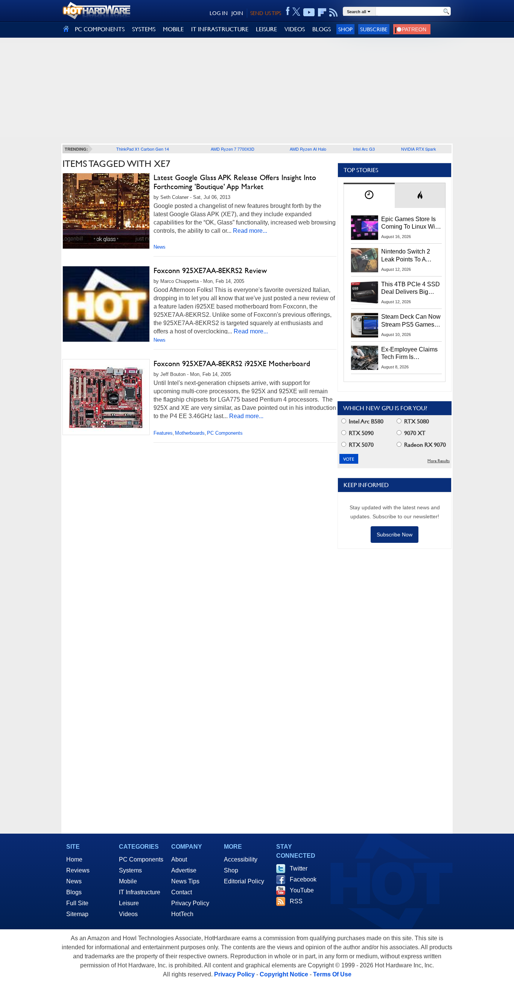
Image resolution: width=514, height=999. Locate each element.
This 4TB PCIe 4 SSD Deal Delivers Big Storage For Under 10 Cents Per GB (410, 288)
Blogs (74, 892)
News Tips (185, 881)
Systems (130, 870)
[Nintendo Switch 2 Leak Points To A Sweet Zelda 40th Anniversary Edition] (364, 260)
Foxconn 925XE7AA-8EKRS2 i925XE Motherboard (232, 363)
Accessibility (240, 859)
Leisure (129, 903)
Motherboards (190, 433)
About (179, 859)
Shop (345, 29)
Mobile (128, 881)
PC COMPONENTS (100, 29)
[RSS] (333, 12)
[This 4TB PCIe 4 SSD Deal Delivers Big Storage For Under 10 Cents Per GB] (364, 293)
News (160, 247)
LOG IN (219, 13)
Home (74, 859)
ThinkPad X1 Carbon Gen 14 (142, 149)
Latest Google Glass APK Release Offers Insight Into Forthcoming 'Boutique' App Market (235, 182)
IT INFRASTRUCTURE (219, 29)
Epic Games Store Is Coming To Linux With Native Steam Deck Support (410, 223)
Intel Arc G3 (364, 149)
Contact (181, 892)
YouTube (302, 890)
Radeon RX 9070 (424, 444)
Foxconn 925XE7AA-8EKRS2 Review (210, 270)
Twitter (298, 868)
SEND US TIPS (265, 13)
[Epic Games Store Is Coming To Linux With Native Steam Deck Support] (364, 227)
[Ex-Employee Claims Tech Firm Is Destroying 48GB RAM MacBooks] (364, 358)
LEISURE (266, 29)
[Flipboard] (322, 12)
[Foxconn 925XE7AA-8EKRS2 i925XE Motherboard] (106, 397)
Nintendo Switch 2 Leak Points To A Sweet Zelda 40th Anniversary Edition (407, 255)
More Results (438, 460)
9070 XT (414, 433)
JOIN (237, 13)
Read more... (250, 231)
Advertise (183, 870)
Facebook (303, 879)
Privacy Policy (190, 903)
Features (163, 433)
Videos (128, 914)
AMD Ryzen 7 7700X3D (232, 149)
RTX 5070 (360, 444)
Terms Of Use (332, 974)
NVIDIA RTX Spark (418, 149)
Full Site (77, 903)
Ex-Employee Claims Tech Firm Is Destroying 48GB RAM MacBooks (409, 353)
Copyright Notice (284, 974)
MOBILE (173, 29)
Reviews (78, 870)
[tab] (369, 195)
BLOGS (321, 29)
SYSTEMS (143, 29)
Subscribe (374, 29)
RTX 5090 (360, 433)
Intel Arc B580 (365, 421)
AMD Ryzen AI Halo (308, 149)
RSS (296, 901)
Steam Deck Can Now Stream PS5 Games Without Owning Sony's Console (411, 320)
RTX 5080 (416, 421)
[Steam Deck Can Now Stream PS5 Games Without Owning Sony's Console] (364, 325)
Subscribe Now (394, 535)
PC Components (225, 433)
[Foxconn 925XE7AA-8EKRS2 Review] (106, 306)
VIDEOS (294, 29)
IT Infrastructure (139, 892)
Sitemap (77, 914)
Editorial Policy (244, 881)
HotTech (182, 914)
